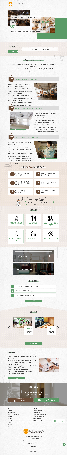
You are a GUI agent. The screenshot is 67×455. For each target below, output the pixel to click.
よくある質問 (10, 424)
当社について (10, 410)
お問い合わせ (59, 421)
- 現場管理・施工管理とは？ (39, 410)
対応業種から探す (11, 412)
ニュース (10, 420)
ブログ (9, 422)
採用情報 (10, 416)
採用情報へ (16, 378)
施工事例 (10, 418)
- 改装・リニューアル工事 (38, 420)
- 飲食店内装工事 (37, 412)
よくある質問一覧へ (33, 300)
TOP (9, 408)
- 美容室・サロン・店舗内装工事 (40, 414)
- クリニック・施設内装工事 (39, 416)
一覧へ (13, 51)
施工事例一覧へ (33, 343)
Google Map (34, 446)
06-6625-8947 (30, 441)
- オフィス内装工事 (37, 418)
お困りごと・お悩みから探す (13, 414)
